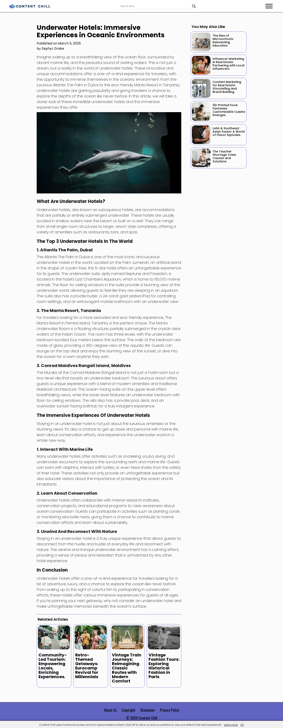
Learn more (231, 725)
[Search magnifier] (194, 6)
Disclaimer (147, 710)
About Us (110, 710)
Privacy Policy (169, 710)
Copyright (128, 710)
